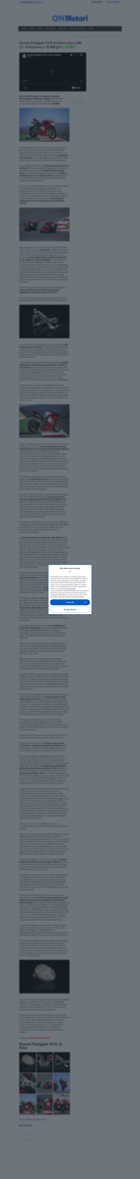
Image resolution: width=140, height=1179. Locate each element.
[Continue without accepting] (70, 571)
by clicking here (70, 589)
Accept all (70, 602)
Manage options (70, 609)
